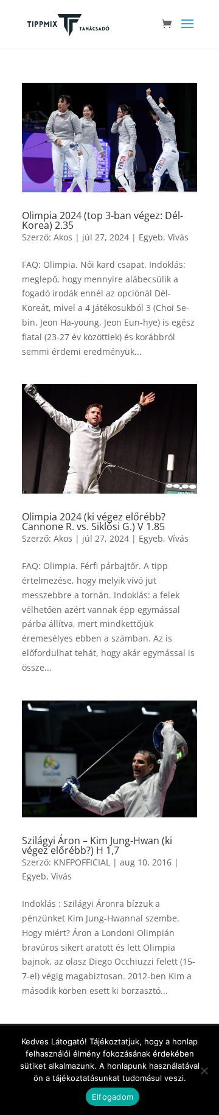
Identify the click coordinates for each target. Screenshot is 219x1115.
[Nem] (204, 1070)
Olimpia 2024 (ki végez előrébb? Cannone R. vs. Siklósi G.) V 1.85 (93, 521)
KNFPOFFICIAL (82, 862)
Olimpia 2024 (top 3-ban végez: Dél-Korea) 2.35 (102, 220)
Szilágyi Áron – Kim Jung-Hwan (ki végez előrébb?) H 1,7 (97, 845)
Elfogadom (112, 1097)
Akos (63, 237)
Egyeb (151, 237)
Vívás (178, 237)
